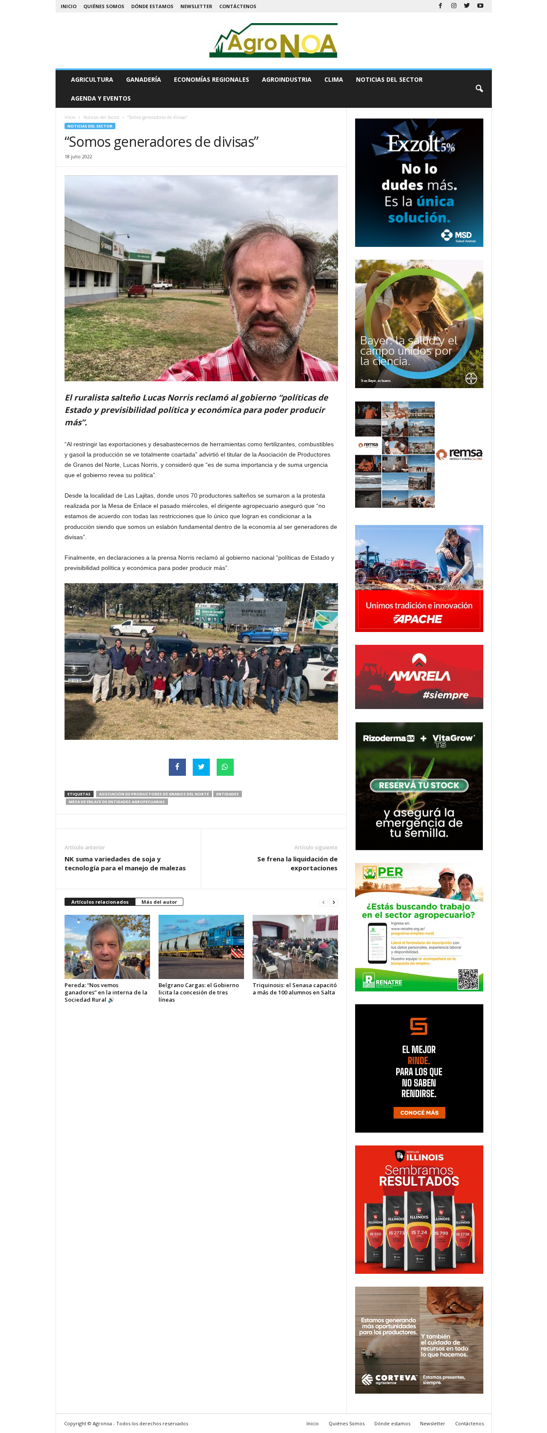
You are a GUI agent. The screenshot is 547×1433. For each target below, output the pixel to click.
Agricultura (92, 79)
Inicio (68, 6)
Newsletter (196, 6)
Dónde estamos (152, 6)
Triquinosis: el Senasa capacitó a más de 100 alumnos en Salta (295, 988)
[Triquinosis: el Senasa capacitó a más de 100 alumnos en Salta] (295, 947)
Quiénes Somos (103, 6)
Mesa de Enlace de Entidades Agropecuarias (117, 801)
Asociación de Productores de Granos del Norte (154, 794)
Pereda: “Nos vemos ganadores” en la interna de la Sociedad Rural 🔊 (106, 992)
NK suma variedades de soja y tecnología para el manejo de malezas (125, 863)
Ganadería (143, 79)
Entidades (227, 794)
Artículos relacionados (100, 902)
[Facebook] (440, 6)
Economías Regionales (211, 79)
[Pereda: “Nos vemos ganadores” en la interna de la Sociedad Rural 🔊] (107, 947)
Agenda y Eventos (101, 98)
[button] (479, 89)
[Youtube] (480, 6)
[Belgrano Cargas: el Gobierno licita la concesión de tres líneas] (201, 947)
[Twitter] (467, 6)
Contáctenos (237, 6)
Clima (333, 79)
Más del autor (159, 902)
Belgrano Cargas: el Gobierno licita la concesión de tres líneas (199, 992)
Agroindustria (287, 79)
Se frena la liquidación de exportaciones (297, 863)
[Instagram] (454, 6)
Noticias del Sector (389, 79)
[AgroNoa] (274, 40)
